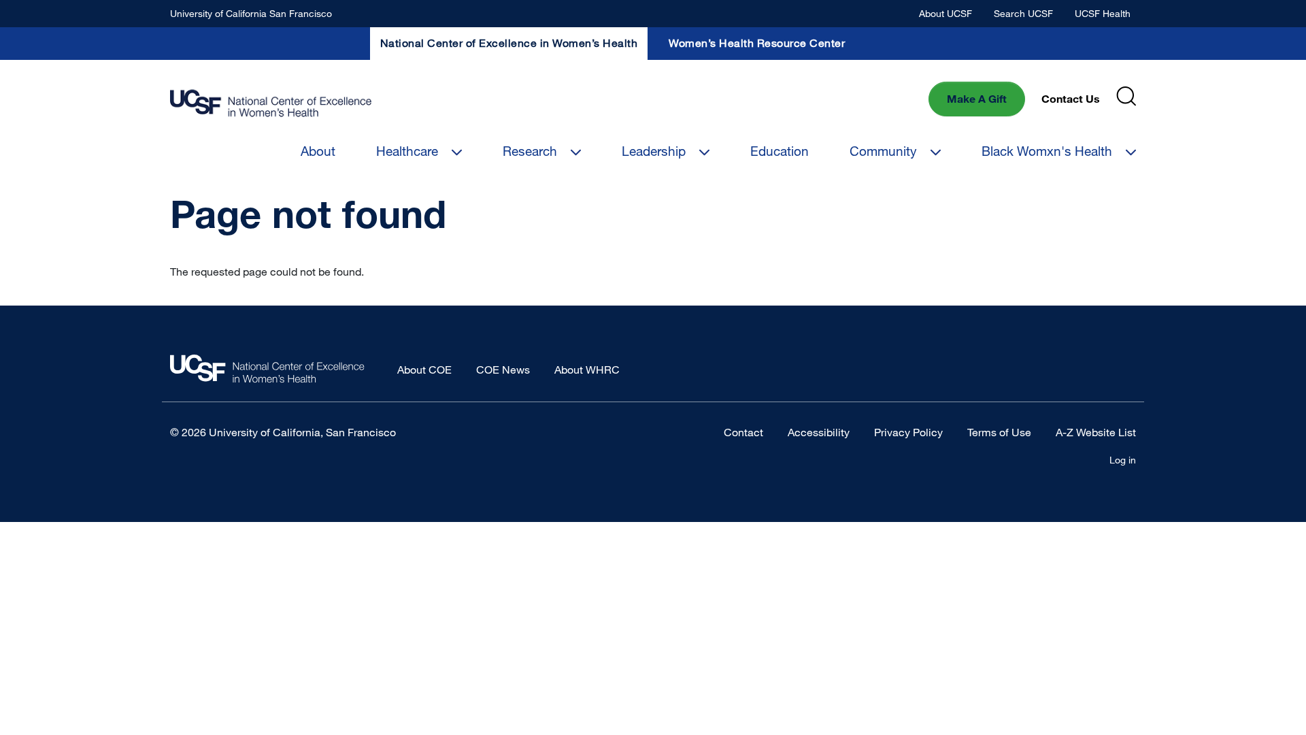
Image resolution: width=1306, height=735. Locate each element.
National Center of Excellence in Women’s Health (509, 43)
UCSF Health (1103, 13)
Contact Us (1070, 98)
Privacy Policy (908, 432)
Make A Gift (977, 98)
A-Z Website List (1096, 432)
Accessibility (819, 432)
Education (779, 151)
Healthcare (407, 151)
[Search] (1126, 96)
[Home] (270, 104)
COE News (503, 369)
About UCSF (945, 13)
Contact (743, 432)
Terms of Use (999, 432)
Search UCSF (1023, 13)
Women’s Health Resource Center (757, 43)
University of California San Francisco (251, 13)
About (318, 151)
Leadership (654, 151)
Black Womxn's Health (1047, 151)
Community (883, 151)
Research (530, 151)
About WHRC (587, 369)
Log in (1122, 460)
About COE (424, 369)
